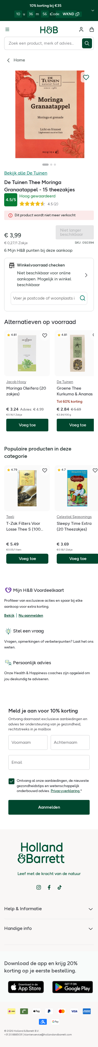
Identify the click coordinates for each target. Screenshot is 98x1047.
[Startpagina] (49, 29)
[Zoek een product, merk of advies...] (88, 43)
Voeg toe (27, 558)
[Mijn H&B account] (81, 29)
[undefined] (49, 114)
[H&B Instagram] (39, 887)
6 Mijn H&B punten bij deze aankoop (38, 250)
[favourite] (44, 335)
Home (19, 59)
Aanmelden (49, 807)
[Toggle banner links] (93, 10)
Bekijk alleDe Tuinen (25, 173)
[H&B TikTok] (59, 887)
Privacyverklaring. (65, 791)
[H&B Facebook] (49, 887)
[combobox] (43, 43)
